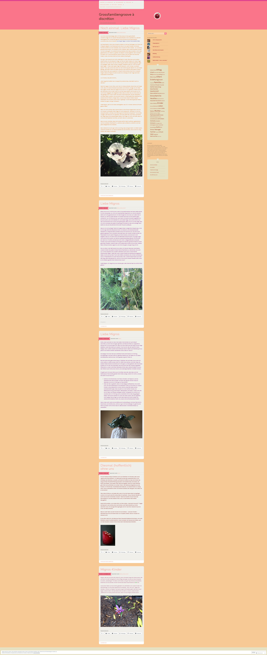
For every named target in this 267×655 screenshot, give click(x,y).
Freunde (162, 85)
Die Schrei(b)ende (119, 2)
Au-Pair (159, 72)
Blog (161, 74)
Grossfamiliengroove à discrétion (116, 16)
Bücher (163, 74)
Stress (152, 129)
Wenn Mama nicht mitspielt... (158, 50)
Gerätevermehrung (156, 56)
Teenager (157, 129)
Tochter (152, 132)
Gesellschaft (123, 32)
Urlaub (161, 132)
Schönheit (161, 124)
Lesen (159, 108)
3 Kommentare (104, 326)
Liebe (163, 108)
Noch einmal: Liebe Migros (120, 28)
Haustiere (158, 100)
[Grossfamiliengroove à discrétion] (157, 16)
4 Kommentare (104, 642)
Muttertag (155, 53)
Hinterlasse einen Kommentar (107, 195)
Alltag (159, 70)
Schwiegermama (159, 123)
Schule (152, 121)
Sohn (158, 127)
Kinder (160, 103)
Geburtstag (158, 87)
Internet (163, 100)
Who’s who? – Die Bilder (117, 4)
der (136, 582)
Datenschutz (110, 2)
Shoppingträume (156, 43)
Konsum (155, 106)
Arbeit (152, 72)
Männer (151, 113)
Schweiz (152, 123)
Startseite (102, 2)
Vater (152, 134)
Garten (152, 87)
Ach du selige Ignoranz (157, 39)
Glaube (159, 93)
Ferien (162, 82)
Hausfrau (153, 98)
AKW (155, 70)
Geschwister (154, 89)
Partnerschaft (155, 115)
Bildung (158, 74)
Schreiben (161, 118)
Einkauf (154, 77)
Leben (160, 106)
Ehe (151, 77)
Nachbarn (155, 113)
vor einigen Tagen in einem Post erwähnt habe (128, 41)
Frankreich (152, 85)
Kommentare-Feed (154, 172)
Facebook (152, 82)
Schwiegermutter (154, 125)
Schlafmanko (154, 118)
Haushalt (152, 100)
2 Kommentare (104, 457)
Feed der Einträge (154, 169)
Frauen (158, 85)
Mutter (157, 111)
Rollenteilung (153, 116)
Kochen (151, 106)
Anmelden (152, 167)
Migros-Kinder (111, 569)
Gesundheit (153, 93)
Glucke (163, 93)
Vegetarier (156, 134)
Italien (151, 103)
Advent (152, 70)
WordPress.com (153, 174)
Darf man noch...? (156, 46)
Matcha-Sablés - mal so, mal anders (160, 60)
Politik (161, 115)
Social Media (153, 127)
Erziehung (154, 80)
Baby (151, 74)
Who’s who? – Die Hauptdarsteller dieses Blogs (110, 6)
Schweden (157, 121)
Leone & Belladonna (104, 4)
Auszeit (163, 72)
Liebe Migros (110, 203)
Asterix (155, 72)
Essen (161, 79)
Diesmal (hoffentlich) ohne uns (116, 467)
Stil (161, 127)
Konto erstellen (153, 164)
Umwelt (157, 132)
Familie (118, 32)
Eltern (159, 77)
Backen (154, 74)
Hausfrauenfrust (160, 98)
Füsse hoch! (128, 2)
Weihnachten (154, 136)
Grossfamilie (155, 96)
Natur (158, 113)
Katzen (155, 103)
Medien (152, 111)
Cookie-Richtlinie (36, 652)
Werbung (159, 136)
